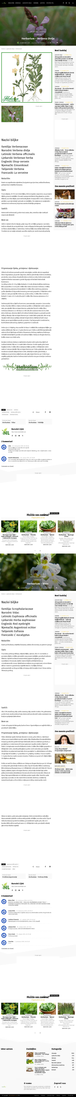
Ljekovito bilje (34, 31)
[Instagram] (66, 3)
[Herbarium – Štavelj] (28, 526)
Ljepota (57, 201)
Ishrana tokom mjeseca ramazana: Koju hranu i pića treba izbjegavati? (64, 224)
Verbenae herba (14, 414)
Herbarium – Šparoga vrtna (66, 535)
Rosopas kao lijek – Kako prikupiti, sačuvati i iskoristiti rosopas (9, 536)
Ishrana (57, 70)
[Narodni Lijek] (18, 43)
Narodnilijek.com (13, 1095)
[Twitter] (69, 3)
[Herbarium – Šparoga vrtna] (66, 526)
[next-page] (40, 551)
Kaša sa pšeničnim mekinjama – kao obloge (42, 1053)
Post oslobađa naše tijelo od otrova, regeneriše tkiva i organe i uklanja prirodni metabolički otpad (42, 1070)
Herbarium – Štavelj (29, 535)
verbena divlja (5, 412)
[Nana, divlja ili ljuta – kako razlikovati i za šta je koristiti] (29, 1061)
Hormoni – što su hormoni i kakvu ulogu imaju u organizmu (64, 90)
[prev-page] (35, 551)
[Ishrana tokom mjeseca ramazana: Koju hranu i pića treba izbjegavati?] (65, 213)
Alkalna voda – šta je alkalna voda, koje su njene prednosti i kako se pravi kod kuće (64, 152)
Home (3, 49)
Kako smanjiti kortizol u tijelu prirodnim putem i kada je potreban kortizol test (63, 170)
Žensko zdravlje (59, 102)
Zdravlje (57, 86)
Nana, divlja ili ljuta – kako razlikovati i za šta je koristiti (42, 1061)
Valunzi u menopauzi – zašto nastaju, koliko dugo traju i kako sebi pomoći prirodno (64, 106)
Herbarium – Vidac (8, 422)
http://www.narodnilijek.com (18, 432)
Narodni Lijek (26, 42)
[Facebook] (63, 3)
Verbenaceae (5, 414)
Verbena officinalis (16, 412)
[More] (50, 412)
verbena (16, 409)
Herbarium (43, 31)
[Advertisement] (26, 136)
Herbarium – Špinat (47, 535)
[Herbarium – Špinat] (47, 526)
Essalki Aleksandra (13, 457)
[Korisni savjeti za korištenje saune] (65, 194)
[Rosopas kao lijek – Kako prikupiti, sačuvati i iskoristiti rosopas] (9, 526)
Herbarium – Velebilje (36, 422)
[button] (73, 3)
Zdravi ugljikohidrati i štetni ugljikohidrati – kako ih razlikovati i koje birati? (64, 74)
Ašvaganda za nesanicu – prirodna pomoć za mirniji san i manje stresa (64, 58)
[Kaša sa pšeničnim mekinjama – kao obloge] (29, 1054)
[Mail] (19, 435)
